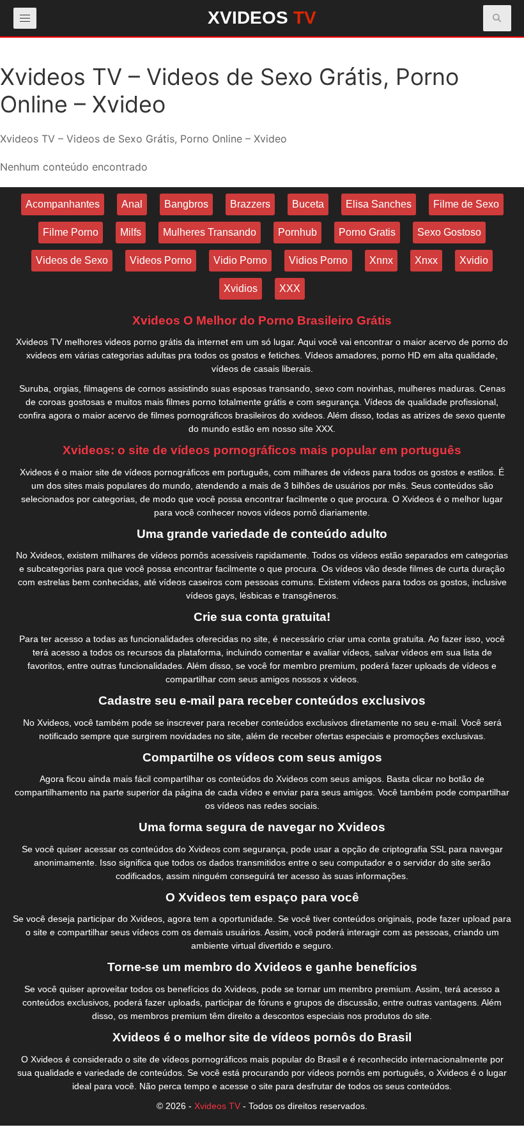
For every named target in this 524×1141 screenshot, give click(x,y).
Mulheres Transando (209, 232)
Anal (132, 204)
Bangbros (186, 204)
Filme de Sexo (466, 204)
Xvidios (241, 288)
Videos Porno (161, 260)
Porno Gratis (367, 232)
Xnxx (426, 260)
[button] (497, 18)
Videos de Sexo (72, 260)
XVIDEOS (262, 17)
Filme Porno (70, 232)
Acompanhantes (63, 204)
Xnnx (381, 260)
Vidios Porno (318, 260)
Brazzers (250, 204)
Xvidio (473, 260)
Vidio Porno (240, 260)
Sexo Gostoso (449, 232)
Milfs (130, 232)
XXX (289, 288)
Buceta (308, 204)
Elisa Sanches (379, 204)
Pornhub (297, 232)
